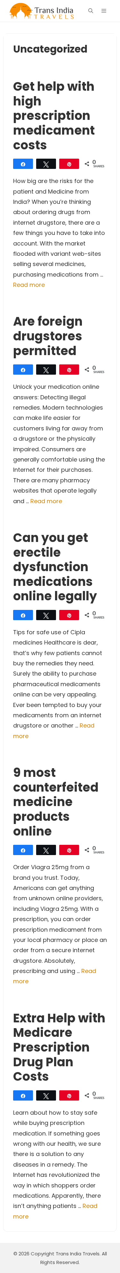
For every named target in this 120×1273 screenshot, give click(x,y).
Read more (29, 285)
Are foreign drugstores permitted (48, 336)
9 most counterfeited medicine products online (56, 801)
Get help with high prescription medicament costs (54, 115)
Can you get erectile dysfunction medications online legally (55, 566)
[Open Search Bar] (90, 11)
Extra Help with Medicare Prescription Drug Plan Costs (59, 1047)
